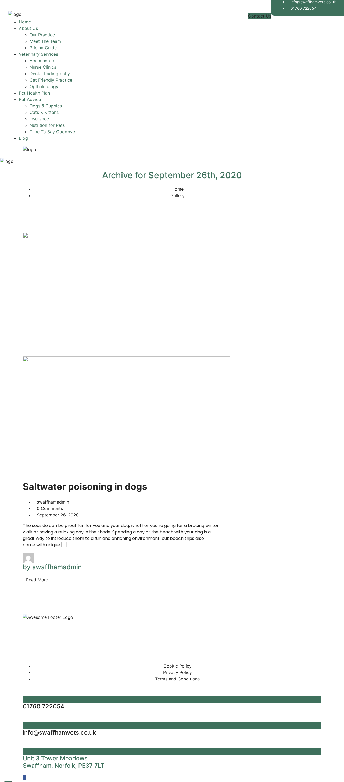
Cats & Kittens (44, 112)
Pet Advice (30, 99)
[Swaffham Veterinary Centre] (15, 15)
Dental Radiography (50, 73)
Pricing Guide (43, 47)
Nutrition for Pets (47, 125)
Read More (37, 579)
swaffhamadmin (53, 502)
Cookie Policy (177, 666)
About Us (28, 28)
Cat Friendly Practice (51, 80)
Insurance (39, 118)
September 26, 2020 (58, 515)
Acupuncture (42, 60)
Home (25, 22)
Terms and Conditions (177, 679)
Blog (23, 138)
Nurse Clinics (43, 67)
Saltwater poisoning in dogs (85, 486)
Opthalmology (44, 86)
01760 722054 (304, 8)
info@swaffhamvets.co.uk (59, 732)
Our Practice (42, 34)
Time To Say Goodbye (52, 131)
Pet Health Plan (34, 93)
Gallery (177, 195)
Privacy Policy (177, 672)
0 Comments (50, 508)
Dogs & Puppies (46, 106)
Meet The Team (45, 41)
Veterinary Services (38, 54)
